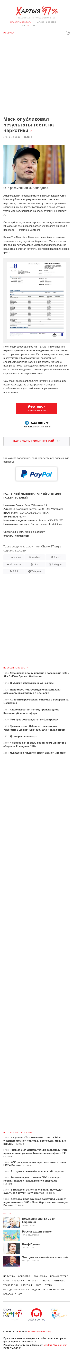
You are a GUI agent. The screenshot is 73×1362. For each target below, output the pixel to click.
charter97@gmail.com (55, 1345)
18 (31, 131)
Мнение (8, 1213)
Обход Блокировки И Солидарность (24, 1290)
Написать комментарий (36, 441)
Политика (9, 1276)
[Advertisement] (36, 76)
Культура (19, 1281)
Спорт (7, 1281)
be (23, 25)
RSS (15, 571)
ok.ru (36, 564)
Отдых (48, 1285)
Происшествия (59, 1276)
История (33, 1281)
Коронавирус (57, 1290)
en (34, 25)
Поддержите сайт (36, 408)
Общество (24, 1276)
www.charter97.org (41, 1331)
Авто (39, 1285)
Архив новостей (46, 22)
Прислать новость (20, 22)
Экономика (40, 1276)
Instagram (57, 564)
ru (29, 25)
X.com (57, 557)
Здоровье (27, 1285)
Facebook (15, 557)
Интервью (60, 1281)
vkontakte (15, 564)
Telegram (36, 571)
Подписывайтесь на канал (36, 424)
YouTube (36, 557)
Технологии (10, 1285)
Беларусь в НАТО (13, 1294)
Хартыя (36, 11)
